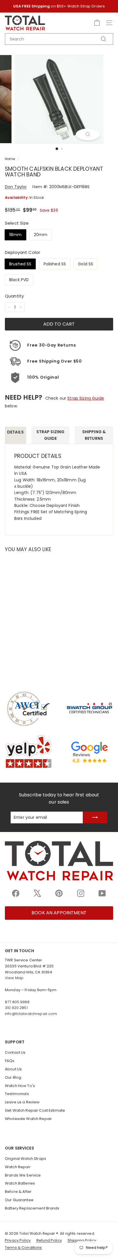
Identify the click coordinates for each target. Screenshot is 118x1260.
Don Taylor (16, 187)
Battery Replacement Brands (32, 1208)
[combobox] (59, 39)
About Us (13, 1069)
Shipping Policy (82, 1240)
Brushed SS (20, 264)
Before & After (18, 1191)
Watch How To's (20, 1085)
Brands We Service (23, 1175)
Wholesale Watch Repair (28, 1118)
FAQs (10, 1060)
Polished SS (55, 264)
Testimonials (17, 1093)
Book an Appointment (59, 912)
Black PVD (19, 280)
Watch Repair (18, 1167)
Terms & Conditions (23, 1247)
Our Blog (13, 1077)
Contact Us (15, 1052)
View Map (14, 978)
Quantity (14, 296)
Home (10, 159)
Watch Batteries (20, 1183)
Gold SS (85, 264)
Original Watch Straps (25, 1158)
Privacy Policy (18, 1240)
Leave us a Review (22, 1102)
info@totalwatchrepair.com (31, 1013)
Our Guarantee (19, 1200)
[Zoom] (88, 134)
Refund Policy (49, 1240)
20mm (41, 235)
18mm (15, 235)
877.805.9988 (17, 1002)
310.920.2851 (16, 1007)
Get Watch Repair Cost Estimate (35, 1110)
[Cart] (97, 22)
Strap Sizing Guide (85, 398)
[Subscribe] (95, 817)
